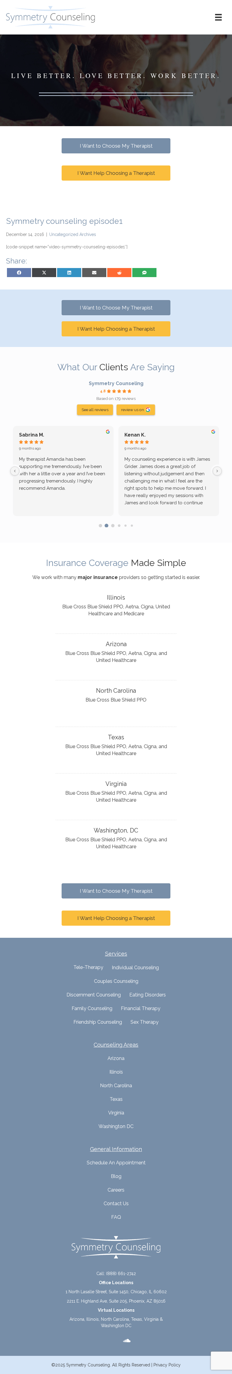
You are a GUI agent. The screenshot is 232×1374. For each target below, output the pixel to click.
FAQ (116, 1217)
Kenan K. (135, 435)
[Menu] (218, 17)
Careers (116, 1190)
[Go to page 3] (119, 525)
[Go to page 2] (112, 525)
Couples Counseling (116, 981)
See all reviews (95, 409)
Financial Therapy (140, 1008)
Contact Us (116, 1203)
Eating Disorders (147, 995)
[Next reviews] (217, 471)
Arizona (116, 1058)
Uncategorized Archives (72, 234)
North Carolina (116, 1085)
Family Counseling (92, 1008)
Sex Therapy (144, 1022)
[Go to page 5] (131, 525)
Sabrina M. (31, 435)
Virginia (116, 1113)
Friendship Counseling (97, 1022)
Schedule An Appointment (116, 1163)
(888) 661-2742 (121, 1273)
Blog (116, 1176)
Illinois (116, 1072)
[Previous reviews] (14, 471)
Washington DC (116, 1126)
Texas (116, 1099)
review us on (132, 409)
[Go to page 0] (100, 525)
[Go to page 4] (125, 525)
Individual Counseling (135, 967)
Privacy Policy (167, 1365)
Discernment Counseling (93, 995)
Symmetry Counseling (116, 383)
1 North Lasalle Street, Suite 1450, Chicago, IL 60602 (116, 1291)
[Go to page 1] (106, 525)
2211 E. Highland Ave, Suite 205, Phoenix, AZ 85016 (116, 1301)
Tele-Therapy (88, 967)
